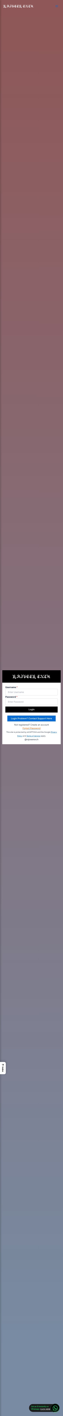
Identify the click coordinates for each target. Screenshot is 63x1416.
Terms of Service (33, 736)
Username (11, 687)
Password (11, 697)
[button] (3, 1068)
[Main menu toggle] (57, 6)
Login (32, 709)
